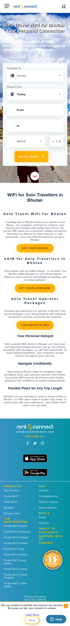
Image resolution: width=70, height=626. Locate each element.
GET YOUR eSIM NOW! (35, 288)
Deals (42, 517)
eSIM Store (10, 501)
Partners (44, 522)
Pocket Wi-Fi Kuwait (15, 554)
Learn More (32, 614)
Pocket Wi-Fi (11, 496)
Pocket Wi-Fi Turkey (15, 568)
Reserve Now (12, 513)
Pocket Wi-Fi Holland (16, 537)
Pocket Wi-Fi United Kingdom (15, 576)
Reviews (9, 507)
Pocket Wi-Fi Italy (14, 548)
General (43, 490)
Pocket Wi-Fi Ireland (16, 543)
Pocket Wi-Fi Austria (15, 525)
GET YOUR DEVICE (35, 248)
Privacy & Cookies (35, 596)
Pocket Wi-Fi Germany (17, 531)
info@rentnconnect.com (35, 431)
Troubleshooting (48, 496)
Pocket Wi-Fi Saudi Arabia (15, 562)
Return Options (48, 507)
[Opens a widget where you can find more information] (56, 619)
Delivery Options (48, 501)
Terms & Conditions (35, 599)
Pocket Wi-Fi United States (15, 585)
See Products (12, 490)
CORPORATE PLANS (35, 325)
